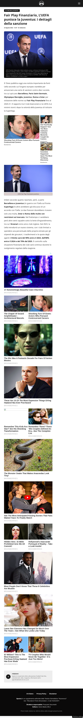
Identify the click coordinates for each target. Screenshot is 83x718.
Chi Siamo (30, 694)
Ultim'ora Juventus (12, 10)
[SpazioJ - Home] (41, 3)
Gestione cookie (77, 716)
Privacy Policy (41, 694)
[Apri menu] (79, 3)
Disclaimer (53, 694)
